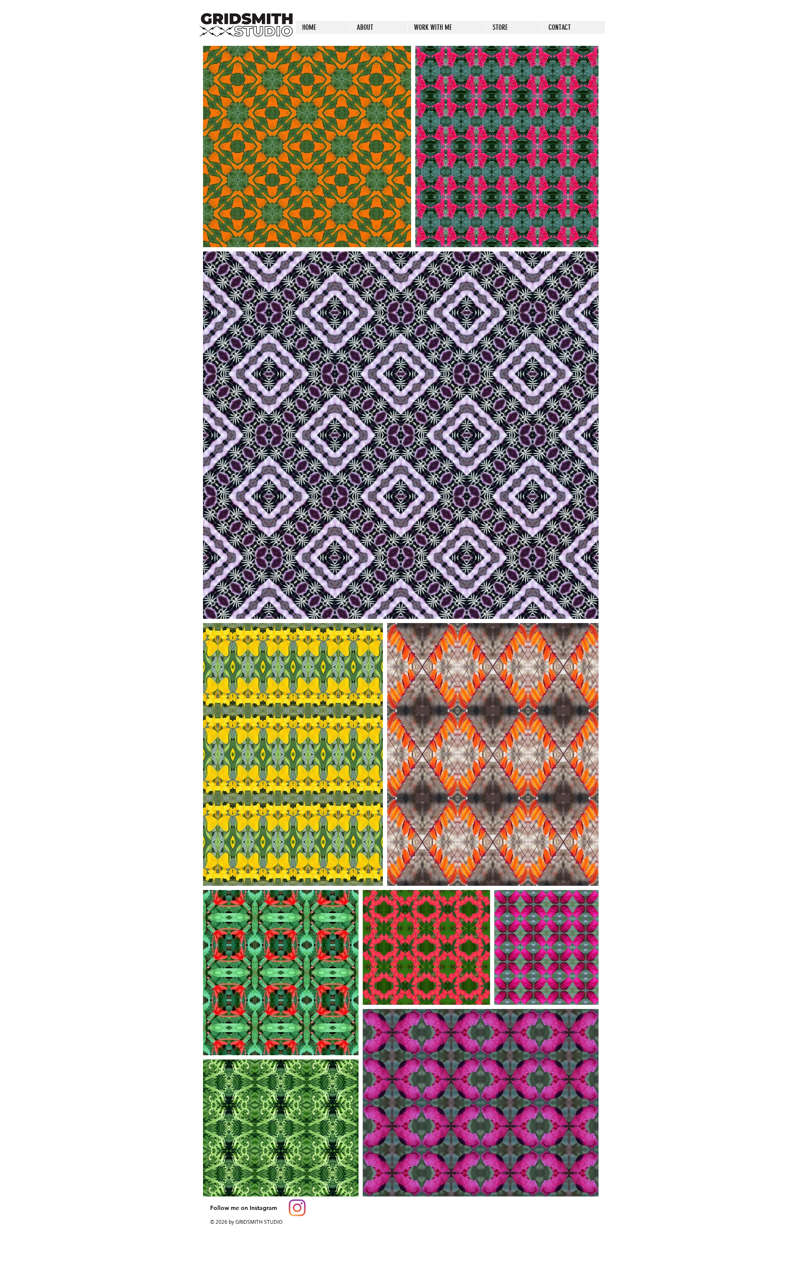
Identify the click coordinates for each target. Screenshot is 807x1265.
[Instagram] (297, 1207)
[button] (514, 27)
